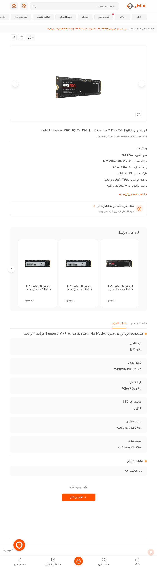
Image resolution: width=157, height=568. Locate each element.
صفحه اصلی (148, 28)
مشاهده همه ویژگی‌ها (135, 194)
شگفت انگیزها (43, 17)
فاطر (139, 17)
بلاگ (122, 17)
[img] (29, 37)
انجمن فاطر (103, 17)
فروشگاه (134, 28)
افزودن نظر (76, 497)
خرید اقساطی (65, 17)
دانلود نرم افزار (21, 17)
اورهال (85, 17)
